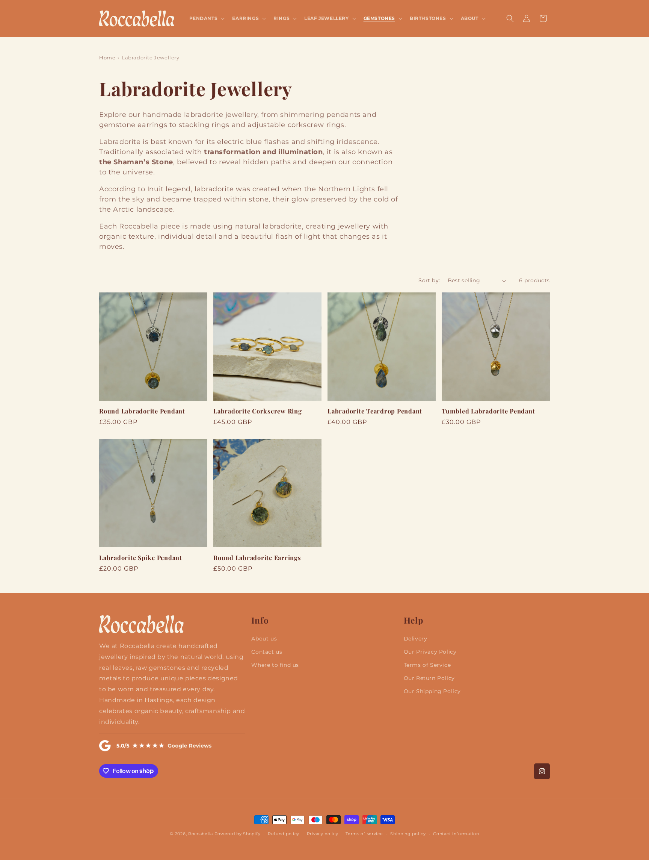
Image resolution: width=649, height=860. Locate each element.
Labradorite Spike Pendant (140, 557)
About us (264, 638)
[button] (206, 18)
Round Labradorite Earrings (257, 557)
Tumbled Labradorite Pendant (488, 411)
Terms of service (364, 833)
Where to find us (275, 665)
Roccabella (200, 833)
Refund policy (283, 833)
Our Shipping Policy (432, 691)
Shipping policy (408, 833)
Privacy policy (322, 833)
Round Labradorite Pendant (142, 411)
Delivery (415, 638)
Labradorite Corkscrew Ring (257, 411)
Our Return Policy (429, 678)
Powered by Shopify (237, 833)
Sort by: (429, 280)
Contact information (456, 833)
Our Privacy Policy (430, 651)
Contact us (266, 651)
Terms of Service (427, 665)
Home (107, 58)
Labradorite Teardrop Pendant (375, 411)
